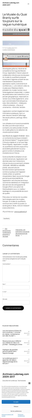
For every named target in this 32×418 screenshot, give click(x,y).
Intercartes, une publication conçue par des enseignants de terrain (22, 232)
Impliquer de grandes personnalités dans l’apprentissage (10, 351)
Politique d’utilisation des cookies (7, 415)
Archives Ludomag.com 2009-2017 (16, 375)
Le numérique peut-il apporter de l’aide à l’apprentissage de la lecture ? (10, 360)
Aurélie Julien (10, 48)
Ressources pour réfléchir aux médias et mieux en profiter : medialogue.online (12, 342)
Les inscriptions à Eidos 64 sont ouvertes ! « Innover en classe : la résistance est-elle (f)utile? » (12, 333)
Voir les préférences (16, 411)
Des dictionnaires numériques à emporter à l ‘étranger (7, 232)
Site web (5, 299)
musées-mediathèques (9, 49)
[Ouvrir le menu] (28, 4)
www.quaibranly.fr (20, 212)
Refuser (16, 406)
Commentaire (7, 264)
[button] (29, 383)
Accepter (16, 402)
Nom (4, 284)
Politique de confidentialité (21, 415)
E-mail (5, 291)
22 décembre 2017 (26, 333)
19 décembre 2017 (26, 360)
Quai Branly (6, 218)
